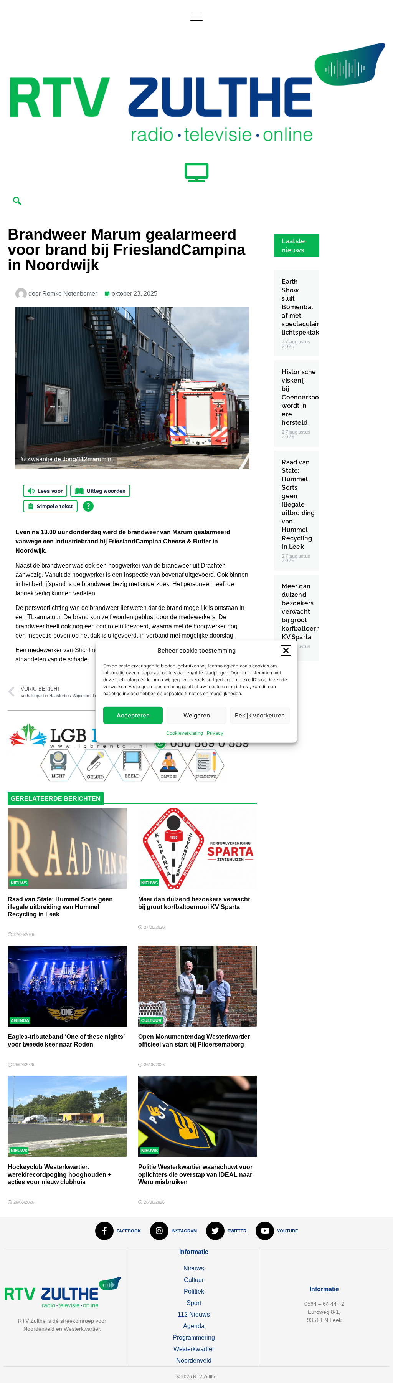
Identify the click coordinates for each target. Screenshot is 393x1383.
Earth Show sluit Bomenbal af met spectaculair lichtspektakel (303, 307)
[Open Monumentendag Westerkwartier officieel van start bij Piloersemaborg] (197, 986)
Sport (194, 1303)
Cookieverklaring (184, 733)
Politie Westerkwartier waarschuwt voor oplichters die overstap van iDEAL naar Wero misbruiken (195, 1174)
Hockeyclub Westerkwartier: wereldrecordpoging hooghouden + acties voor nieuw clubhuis (59, 1174)
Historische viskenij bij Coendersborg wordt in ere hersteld (303, 397)
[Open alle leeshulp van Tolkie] (88, 506)
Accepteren (133, 715)
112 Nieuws (194, 1314)
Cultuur (151, 1020)
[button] (286, 650)
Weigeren (196, 715)
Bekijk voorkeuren (260, 715)
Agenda (20, 1020)
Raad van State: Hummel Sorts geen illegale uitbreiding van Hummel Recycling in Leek (60, 906)
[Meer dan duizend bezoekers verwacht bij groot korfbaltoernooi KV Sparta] (197, 848)
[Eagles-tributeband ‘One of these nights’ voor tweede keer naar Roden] (67, 986)
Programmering (194, 1337)
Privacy (215, 733)
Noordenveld (193, 1360)
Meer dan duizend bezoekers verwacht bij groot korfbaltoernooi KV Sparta (305, 612)
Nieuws (19, 883)
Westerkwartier (193, 1349)
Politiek (194, 1291)
